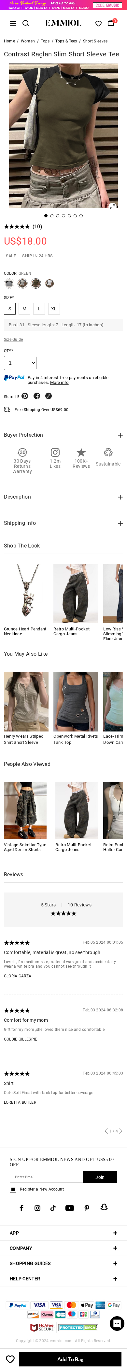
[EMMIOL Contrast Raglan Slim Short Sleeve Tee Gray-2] (22, 286)
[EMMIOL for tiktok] (52, 1208)
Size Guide (13, 339)
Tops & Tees (66, 41)
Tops (45, 41)
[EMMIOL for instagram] (37, 1208)
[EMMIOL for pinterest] (87, 1208)
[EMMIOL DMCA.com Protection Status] (78, 1331)
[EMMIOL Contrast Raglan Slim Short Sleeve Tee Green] (36, 286)
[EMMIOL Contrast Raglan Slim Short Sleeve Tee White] (49, 286)
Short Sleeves (95, 41)
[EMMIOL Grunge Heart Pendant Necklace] (26, 593)
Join (100, 1177)
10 (37, 227)
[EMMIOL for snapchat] (104, 1207)
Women (28, 41)
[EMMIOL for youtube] (69, 1208)
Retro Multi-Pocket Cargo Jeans (71, 631)
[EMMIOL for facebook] (21, 1208)
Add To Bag (70, 1359)
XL (54, 308)
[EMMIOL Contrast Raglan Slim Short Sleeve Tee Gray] (9, 286)
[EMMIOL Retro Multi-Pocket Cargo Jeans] (75, 593)
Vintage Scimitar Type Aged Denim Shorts (25, 847)
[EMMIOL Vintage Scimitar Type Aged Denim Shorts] (25, 810)
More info (59, 382)
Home (9, 41)
